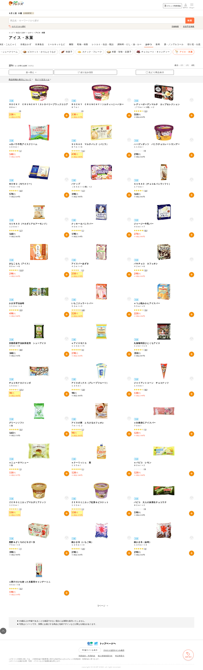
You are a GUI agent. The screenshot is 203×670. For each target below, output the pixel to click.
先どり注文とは (42, 79)
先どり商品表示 (156, 72)
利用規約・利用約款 (87, 656)
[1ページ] (101, 606)
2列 (187, 65)
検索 (189, 20)
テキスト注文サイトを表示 (113, 650)
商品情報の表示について (20, 79)
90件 (30, 66)
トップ (11, 33)
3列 (192, 65)
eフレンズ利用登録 (174, 6)
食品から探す (21, 33)
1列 (181, 65)
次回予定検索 (188, 26)
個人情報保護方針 (105, 656)
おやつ (30, 33)
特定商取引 (119, 656)
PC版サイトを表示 (90, 650)
